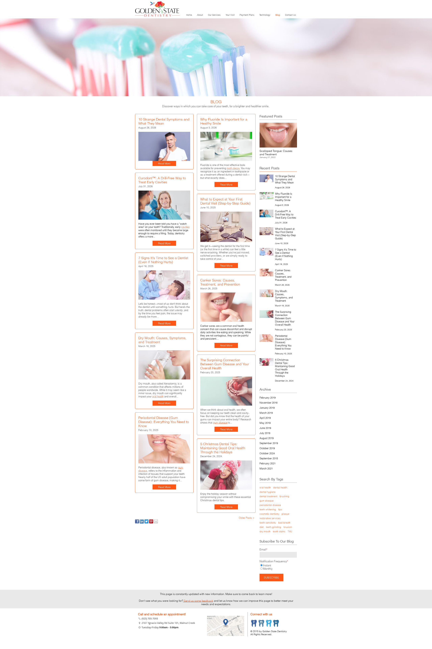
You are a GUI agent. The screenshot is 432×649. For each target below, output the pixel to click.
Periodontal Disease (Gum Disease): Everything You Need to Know (163, 422)
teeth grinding (273, 526)
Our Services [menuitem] (214, 15)
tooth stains (279, 531)
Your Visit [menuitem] (230, 15)
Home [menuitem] (189, 15)
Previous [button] (267, 141)
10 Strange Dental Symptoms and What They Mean (163, 121)
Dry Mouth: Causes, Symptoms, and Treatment (162, 340)
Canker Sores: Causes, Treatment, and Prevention (220, 282)
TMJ (290, 531)
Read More (164, 163)
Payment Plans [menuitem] (247, 15)
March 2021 (266, 468)
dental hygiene (268, 491)
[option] (278, 142)
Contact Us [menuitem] (290, 15)
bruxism (288, 526)
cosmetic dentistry (269, 513)
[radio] (278, 565)
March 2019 (266, 412)
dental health (280, 487)
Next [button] (290, 141)
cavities (185, 227)
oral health (158, 396)
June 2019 (265, 428)
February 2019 (268, 397)
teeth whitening (268, 509)
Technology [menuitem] (264, 15)
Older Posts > (246, 517)
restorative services (270, 518)
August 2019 (267, 438)
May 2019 (265, 423)
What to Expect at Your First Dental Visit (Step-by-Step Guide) (225, 201)
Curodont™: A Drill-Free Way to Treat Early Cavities (162, 180)
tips (280, 509)
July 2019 (265, 433)
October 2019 (267, 448)
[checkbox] (278, 567)
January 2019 (267, 407)
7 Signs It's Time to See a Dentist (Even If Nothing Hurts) (163, 260)
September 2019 (269, 443)
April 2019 (265, 417)
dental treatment (268, 496)
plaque (285, 513)
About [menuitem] (200, 15)
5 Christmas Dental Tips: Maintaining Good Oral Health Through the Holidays (222, 448)
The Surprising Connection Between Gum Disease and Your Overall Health (224, 364)
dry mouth (265, 531)
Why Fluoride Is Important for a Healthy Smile (223, 121)
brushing (284, 496)
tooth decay (233, 168)
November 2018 (268, 402)
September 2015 (269, 458)
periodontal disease (270, 505)
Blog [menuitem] (277, 15)
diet (262, 526)
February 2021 (268, 463)
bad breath (284, 522)
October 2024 (267, 453)
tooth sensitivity (268, 522)
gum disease (220, 422)
